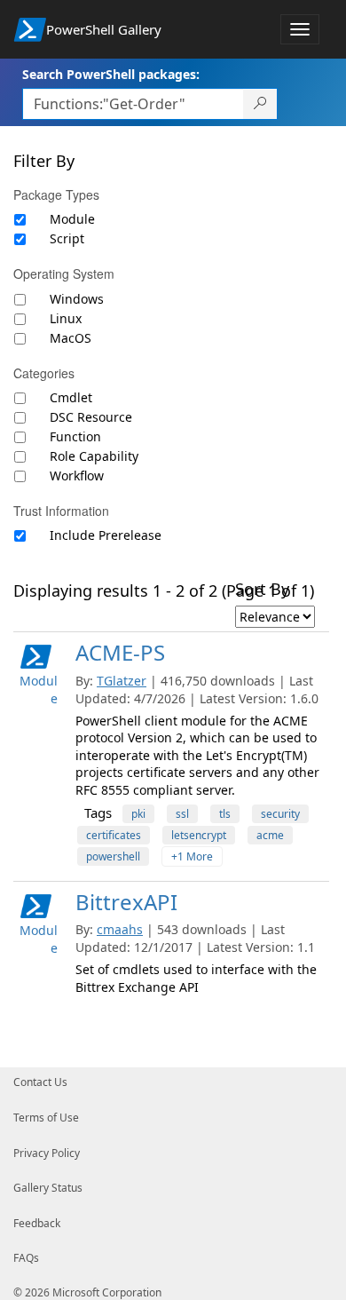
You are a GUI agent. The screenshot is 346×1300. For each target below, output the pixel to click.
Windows (77, 298)
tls (225, 813)
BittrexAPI (126, 901)
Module (72, 218)
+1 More (192, 856)
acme (270, 835)
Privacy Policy (46, 1153)
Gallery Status (48, 1187)
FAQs (26, 1257)
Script (67, 238)
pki (138, 813)
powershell (113, 856)
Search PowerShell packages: (111, 74)
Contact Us (40, 1082)
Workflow (77, 475)
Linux (66, 318)
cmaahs (120, 929)
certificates (113, 835)
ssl (182, 813)
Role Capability (94, 456)
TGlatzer (121, 680)
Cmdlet (71, 397)
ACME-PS (120, 652)
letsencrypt (198, 835)
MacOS (70, 337)
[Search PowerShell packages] (260, 104)
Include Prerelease (105, 535)
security (280, 813)
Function (75, 436)
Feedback (36, 1223)
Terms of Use (46, 1117)
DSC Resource (91, 416)
